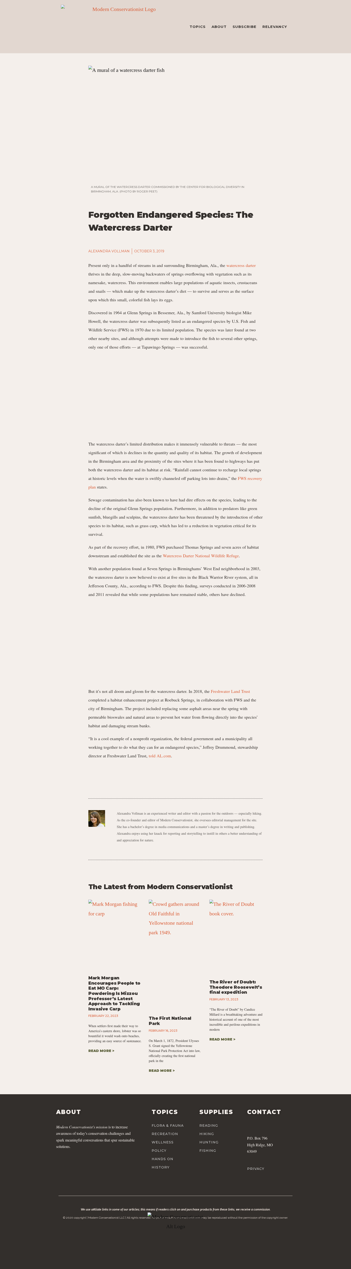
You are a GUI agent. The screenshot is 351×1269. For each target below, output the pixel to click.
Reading (208, 1125)
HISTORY (161, 1167)
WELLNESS (163, 1142)
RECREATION (165, 1134)
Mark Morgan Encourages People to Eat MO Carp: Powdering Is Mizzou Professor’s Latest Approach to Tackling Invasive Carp (114, 993)
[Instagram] (258, 1123)
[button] (215, 251)
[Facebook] (248, 1123)
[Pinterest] (278, 1123)
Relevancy (274, 26)
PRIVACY (255, 1169)
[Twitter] (268, 1123)
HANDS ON (162, 1159)
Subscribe (244, 26)
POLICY (159, 1150)
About (219, 26)
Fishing (207, 1150)
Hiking (206, 1134)
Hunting (208, 1142)
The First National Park (170, 1021)
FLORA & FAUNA (168, 1125)
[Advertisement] (175, 393)
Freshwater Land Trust (230, 691)
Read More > (101, 1051)
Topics (198, 26)
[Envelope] (288, 1123)
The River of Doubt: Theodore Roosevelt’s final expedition (235, 987)
